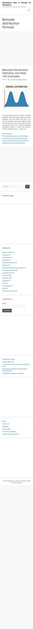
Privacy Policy (6, 429)
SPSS (4, 283)
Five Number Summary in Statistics (13, 373)
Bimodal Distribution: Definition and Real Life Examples (15, 73)
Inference (5, 265)
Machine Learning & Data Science (12, 267)
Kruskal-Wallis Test (8, 361)
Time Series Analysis (8, 291)
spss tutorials (6, 285)
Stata (4, 288)
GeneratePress (18, 482)
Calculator (5, 255)
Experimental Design (8, 262)
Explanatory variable (8, 359)
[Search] (27, 186)
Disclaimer (5, 426)
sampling (5, 280)
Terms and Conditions (9, 431)
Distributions (8, 133)
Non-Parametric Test (8, 270)
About (4, 421)
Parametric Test (7, 273)
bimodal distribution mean (15, 140)
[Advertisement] (16, 49)
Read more (23, 129)
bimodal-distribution (18, 143)
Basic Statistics (7, 252)
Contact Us (5, 423)
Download (5, 260)
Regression (5, 278)
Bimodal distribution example (13, 136)
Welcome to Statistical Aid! (10, 434)
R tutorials (5, 275)
